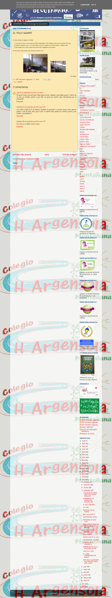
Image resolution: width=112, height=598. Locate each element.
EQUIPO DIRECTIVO (87, 427)
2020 (84, 457)
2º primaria (83, 98)
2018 (83, 463)
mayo (85, 569)
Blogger (69, 594)
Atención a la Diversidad (87, 105)
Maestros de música (87, 434)
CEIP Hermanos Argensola (89, 422)
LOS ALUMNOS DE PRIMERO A (89, 531)
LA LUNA (86, 507)
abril (85, 572)
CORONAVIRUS (84, 113)
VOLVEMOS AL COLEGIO (91, 540)
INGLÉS (82, 132)
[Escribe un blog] (45, 79)
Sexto (81, 172)
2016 (83, 469)
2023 (84, 449)
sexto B (82, 189)
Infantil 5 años (84, 142)
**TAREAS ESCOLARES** (88, 86)
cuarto (82, 179)
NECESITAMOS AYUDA (90, 517)
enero (85, 581)
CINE (14, 166)
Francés (82, 127)
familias (82, 181)
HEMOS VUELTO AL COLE (91, 537)
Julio (18, 93)
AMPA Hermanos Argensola (90, 420)
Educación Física (85, 122)
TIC (81, 174)
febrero (86, 578)
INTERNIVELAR (84, 134)
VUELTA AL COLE (88, 551)
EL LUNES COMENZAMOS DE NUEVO (89, 555)
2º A (81, 93)
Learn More (85, 5)
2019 (83, 460)
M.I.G (81, 149)
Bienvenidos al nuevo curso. (89, 521)
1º (80, 88)
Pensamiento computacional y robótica (89, 159)
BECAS (82, 108)
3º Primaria (83, 101)
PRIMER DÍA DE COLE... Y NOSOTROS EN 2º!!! (90, 548)
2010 (83, 587)
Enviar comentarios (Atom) (30, 159)
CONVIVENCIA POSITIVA (87, 110)
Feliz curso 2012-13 (89, 514)
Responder (20, 102)
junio (85, 567)
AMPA (82, 103)
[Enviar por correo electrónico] (44, 79)
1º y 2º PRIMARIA (85, 91)
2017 (83, 466)
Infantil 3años (84, 137)
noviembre (87, 485)
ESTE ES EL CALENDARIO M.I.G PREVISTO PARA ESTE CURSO (91, 561)
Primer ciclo (83, 162)
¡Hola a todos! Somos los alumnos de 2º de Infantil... (91, 526)
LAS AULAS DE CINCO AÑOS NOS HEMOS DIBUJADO (90, 494)
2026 (84, 441)
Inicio (47, 154)
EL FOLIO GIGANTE (89, 505)
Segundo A (83, 167)
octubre (86, 488)
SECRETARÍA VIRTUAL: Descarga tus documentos (30, 24)
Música (82, 151)
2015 (83, 471)
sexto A (82, 186)
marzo (86, 575)
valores (82, 191)
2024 (83, 446)
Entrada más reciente (22, 154)
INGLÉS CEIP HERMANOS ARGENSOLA (89, 430)
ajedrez (82, 176)
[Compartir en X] (47, 79)
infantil (82, 184)
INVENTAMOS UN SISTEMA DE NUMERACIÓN (88, 500)
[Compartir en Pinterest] (50, 79)
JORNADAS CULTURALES (88, 146)
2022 (83, 452)
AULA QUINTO (87, 534)
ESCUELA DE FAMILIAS (87, 120)
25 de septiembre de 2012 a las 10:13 (33, 107)
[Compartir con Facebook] (48, 79)
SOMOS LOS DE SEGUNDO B (88, 543)
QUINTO (20, 82)
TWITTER (15, 168)
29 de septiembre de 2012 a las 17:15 (34, 121)
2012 (83, 480)
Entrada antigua (69, 154)
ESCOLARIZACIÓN (85, 117)
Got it (93, 5)
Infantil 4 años (84, 139)
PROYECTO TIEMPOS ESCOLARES (86, 155)
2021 (83, 455)
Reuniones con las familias (88, 511)
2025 (84, 444)
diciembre (87, 482)
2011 (83, 584)
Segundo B (83, 169)
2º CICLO (82, 96)
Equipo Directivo (85, 125)
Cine (81, 115)
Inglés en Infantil (85, 144)
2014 (83, 474)
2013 (83, 477)
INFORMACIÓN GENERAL (87, 130)
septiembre (87, 490)
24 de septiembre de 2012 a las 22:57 (31, 93)
